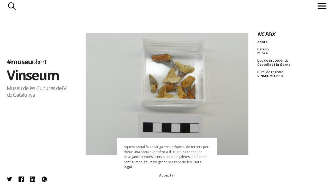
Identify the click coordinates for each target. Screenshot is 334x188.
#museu (27, 61)
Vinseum (33, 75)
